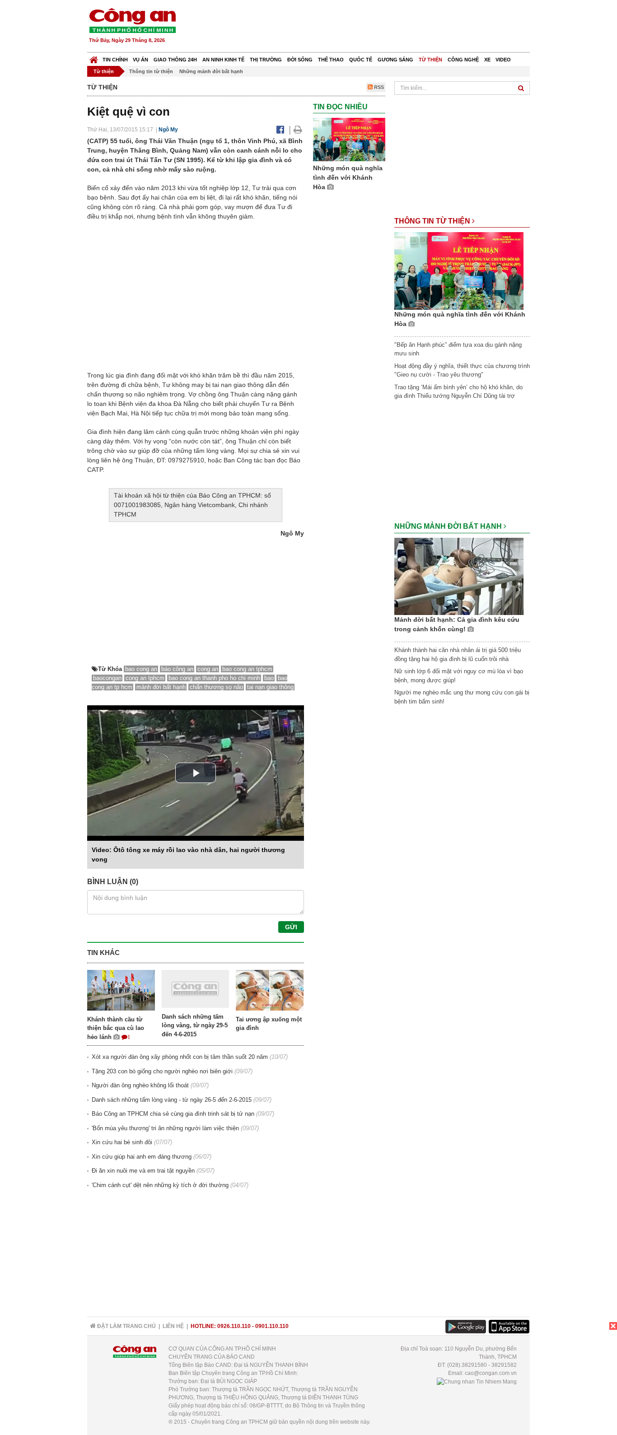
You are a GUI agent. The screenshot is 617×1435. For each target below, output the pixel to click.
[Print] (298, 129)
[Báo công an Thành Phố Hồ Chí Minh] (132, 20)
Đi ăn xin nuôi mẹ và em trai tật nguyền (143, 1170)
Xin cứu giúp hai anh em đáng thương (142, 1156)
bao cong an (141, 669)
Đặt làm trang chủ (126, 1326)
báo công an (177, 669)
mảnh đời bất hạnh (161, 687)
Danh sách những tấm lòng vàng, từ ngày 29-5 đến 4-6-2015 (195, 1025)
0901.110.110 (272, 1326)
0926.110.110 (234, 1326)
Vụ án (140, 59)
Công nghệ (463, 59)
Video (503, 59)
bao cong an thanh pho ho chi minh (214, 678)
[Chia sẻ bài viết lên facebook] (280, 129)
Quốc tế (360, 59)
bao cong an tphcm (247, 669)
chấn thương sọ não (216, 687)
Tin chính (115, 59)
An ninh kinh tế (223, 59)
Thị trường (266, 59)
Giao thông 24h (175, 59)
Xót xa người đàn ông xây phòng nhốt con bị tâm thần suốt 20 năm (180, 1056)
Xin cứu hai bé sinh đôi (122, 1142)
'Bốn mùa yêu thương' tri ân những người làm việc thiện (165, 1128)
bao (269, 678)
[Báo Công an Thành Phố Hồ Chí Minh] (93, 57)
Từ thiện (430, 59)
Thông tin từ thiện (151, 71)
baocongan (107, 678)
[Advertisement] (365, 27)
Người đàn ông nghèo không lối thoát (140, 1085)
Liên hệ (173, 1326)
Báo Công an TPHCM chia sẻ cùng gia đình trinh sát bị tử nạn (173, 1113)
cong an (207, 669)
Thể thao (331, 59)
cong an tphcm (145, 678)
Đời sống (300, 59)
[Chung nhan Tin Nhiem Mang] (477, 1381)
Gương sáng (395, 59)
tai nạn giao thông (270, 687)
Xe (487, 59)
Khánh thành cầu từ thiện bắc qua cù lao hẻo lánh (115, 1028)
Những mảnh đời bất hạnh (211, 71)
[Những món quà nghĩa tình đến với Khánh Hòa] (349, 139)
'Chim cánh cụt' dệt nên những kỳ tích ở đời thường (160, 1185)
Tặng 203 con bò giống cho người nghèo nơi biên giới (162, 1071)
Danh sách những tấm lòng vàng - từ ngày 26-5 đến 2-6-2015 (172, 1099)
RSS (378, 87)
